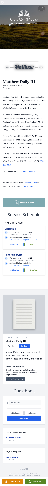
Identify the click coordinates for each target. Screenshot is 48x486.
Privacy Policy (17, 476)
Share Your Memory (15, 379)
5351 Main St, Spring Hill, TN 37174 (23, 239)
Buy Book (24, 346)
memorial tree (31, 182)
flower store (29, 186)
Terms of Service (30, 476)
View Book (11, 346)
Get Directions (14, 244)
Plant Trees (34, 244)
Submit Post (24, 418)
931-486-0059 (29, 171)
